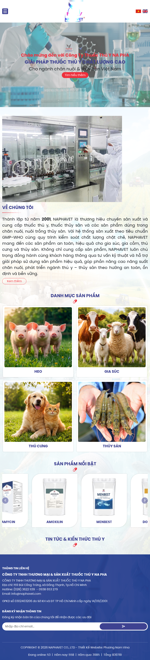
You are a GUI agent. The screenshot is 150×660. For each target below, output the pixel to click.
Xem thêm (14, 281)
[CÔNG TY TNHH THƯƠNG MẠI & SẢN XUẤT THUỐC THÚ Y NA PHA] (75, 11)
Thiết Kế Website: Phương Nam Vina (104, 647)
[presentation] (5, 500)
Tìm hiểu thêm (75, 75)
